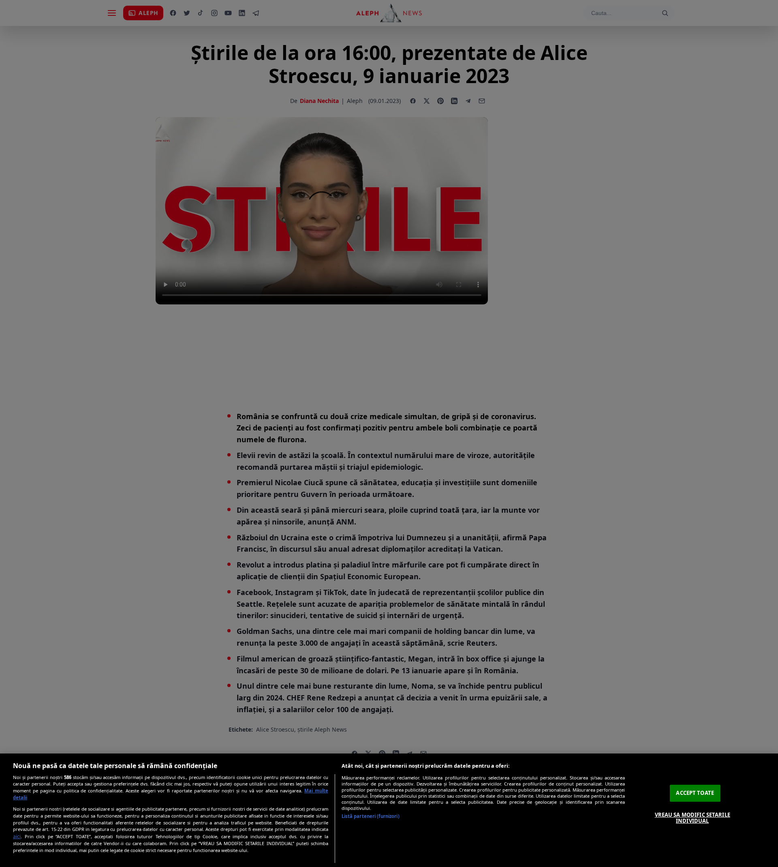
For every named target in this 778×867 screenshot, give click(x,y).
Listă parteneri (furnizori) (371, 816)
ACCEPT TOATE (695, 792)
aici (17, 836)
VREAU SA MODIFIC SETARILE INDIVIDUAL (692, 818)
